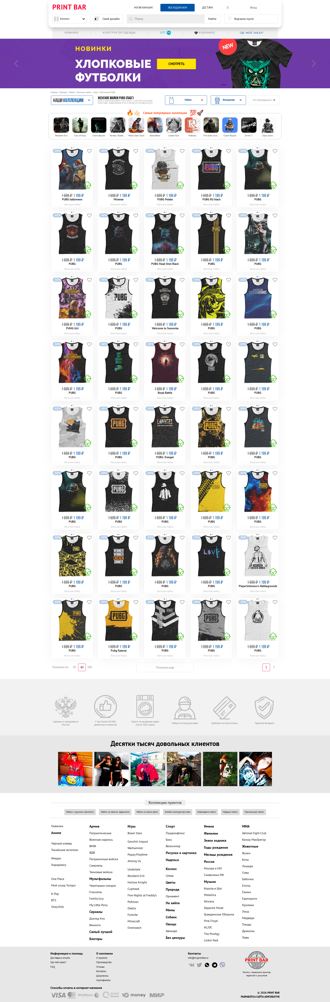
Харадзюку (58, 865)
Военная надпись (101, 839)
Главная (53, 92)
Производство (104, 962)
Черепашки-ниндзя (102, 885)
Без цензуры (175, 938)
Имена (209, 826)
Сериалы (96, 912)
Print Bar (69, 7)
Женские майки (84, 92)
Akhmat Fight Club (254, 833)
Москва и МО (213, 868)
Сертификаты (103, 980)
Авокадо (171, 931)
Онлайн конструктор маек (177, 812)
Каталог (65, 18)
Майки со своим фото (147, 812)
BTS (53, 900)
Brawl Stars (135, 833)
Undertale (134, 869)
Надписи (172, 860)
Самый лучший (100, 932)
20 (74, 667)
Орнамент (172, 896)
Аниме (56, 833)
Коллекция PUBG (107, 92)
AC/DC (208, 927)
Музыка (210, 882)
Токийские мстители (64, 850)
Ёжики (246, 892)
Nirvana (209, 901)
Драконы (248, 931)
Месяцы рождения (218, 855)
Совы (245, 872)
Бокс (169, 839)
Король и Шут (213, 888)
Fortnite (133, 915)
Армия (94, 826)
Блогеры (95, 939)
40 (81, 667)
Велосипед (173, 846)
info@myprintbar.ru (198, 958)
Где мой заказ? (58, 962)
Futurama (95, 892)
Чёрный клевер (61, 843)
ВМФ (92, 846)
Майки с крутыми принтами (80, 812)
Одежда (63, 92)
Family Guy (96, 898)
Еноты (246, 885)
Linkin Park (211, 940)
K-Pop (55, 894)
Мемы (170, 910)
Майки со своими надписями (115, 812)
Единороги (249, 898)
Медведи (248, 918)
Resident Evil (136, 876)
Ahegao (56, 858)
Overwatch (135, 928)
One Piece (57, 879)
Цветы (171, 883)
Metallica (210, 895)
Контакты (101, 971)
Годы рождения (216, 848)
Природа (172, 890)
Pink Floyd (211, 921)
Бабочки (248, 879)
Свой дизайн (111, 19)
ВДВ (92, 852)
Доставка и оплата (60, 958)
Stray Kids (57, 907)
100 (89, 667)
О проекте (101, 958)
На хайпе (173, 903)
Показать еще (165, 667)
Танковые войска (100, 872)
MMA (246, 826)
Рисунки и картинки (181, 853)
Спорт (170, 826)
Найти (212, 19)
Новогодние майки (206, 812)
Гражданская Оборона (219, 914)
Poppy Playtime (137, 854)
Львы (245, 937)
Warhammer (135, 848)
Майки (72, 92)
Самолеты (96, 865)
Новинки (57, 826)
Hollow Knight (137, 882)
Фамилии (211, 834)
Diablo (132, 908)
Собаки (171, 917)
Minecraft (134, 921)
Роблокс (133, 902)
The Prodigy (211, 934)
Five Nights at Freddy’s (142, 895)
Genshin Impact (138, 841)
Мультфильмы (100, 879)
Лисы (245, 911)
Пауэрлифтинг (175, 833)
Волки (246, 853)
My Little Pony (98, 905)
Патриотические (100, 833)
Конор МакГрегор (254, 839)
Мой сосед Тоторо (63, 885)
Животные (250, 847)
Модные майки (230, 812)
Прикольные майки (254, 812)
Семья (170, 875)
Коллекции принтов (165, 803)
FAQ (52, 967)
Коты (245, 859)
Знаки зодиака (215, 841)
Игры (95, 92)
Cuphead (133, 889)
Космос (171, 869)
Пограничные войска (103, 859)
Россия (209, 862)
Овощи (171, 924)
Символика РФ (214, 875)
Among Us (134, 861)
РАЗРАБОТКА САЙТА (252, 996)
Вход (253, 7)
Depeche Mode (213, 908)
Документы (102, 976)
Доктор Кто (97, 918)
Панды (246, 924)
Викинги (95, 925)
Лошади (247, 866)
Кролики (248, 905)
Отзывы (100, 967)
